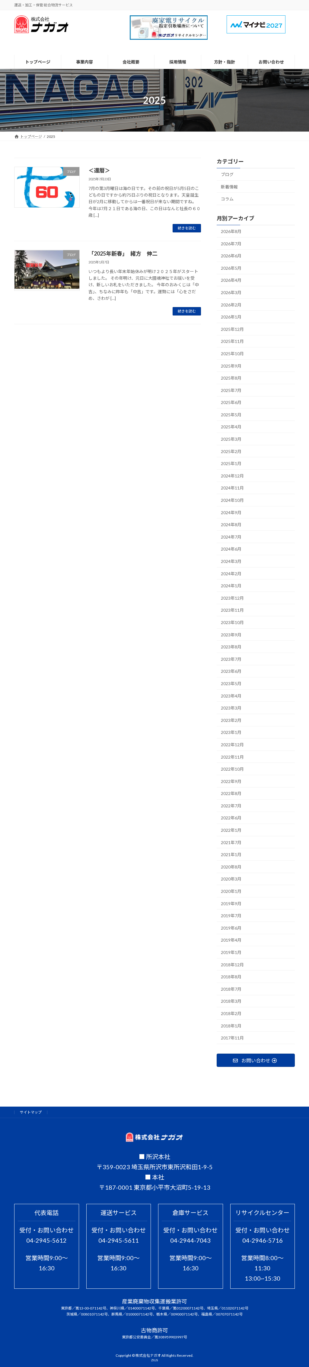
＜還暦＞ (99, 170)
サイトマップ (31, 1112)
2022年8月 (231, 793)
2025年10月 (232, 353)
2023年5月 (231, 683)
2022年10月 (232, 769)
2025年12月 (232, 329)
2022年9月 (231, 781)
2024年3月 (231, 561)
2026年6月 (231, 256)
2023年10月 (232, 622)
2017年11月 (232, 1038)
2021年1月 (231, 854)
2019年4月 (231, 940)
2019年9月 (231, 903)
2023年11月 (232, 610)
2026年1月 (231, 317)
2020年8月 (231, 866)
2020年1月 (231, 891)
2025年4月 (231, 427)
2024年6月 (231, 549)
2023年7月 (231, 659)
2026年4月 (231, 280)
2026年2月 (231, 304)
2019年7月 (231, 915)
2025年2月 (231, 451)
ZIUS (154, 1360)
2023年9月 (231, 634)
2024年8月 (231, 524)
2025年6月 (231, 402)
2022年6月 (231, 818)
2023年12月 (232, 598)
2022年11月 (232, 757)
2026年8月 (231, 231)
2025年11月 (232, 341)
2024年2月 (231, 573)
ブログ (227, 174)
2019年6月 (231, 927)
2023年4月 (231, 695)
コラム (227, 199)
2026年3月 (231, 292)
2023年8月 (231, 647)
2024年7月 (231, 536)
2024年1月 (231, 586)
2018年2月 (231, 1013)
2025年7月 (231, 390)
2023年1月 (231, 732)
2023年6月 (231, 671)
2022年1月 (231, 830)
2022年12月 (232, 744)
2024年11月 (232, 488)
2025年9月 (231, 365)
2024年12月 (232, 475)
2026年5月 (231, 268)
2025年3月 (231, 439)
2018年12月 (232, 964)
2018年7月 (231, 989)
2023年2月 (231, 720)
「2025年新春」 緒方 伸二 (123, 253)
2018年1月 (231, 1025)
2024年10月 (232, 500)
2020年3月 (231, 879)
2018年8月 (231, 977)
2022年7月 (231, 805)
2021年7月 (231, 842)
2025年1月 (231, 463)
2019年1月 (231, 952)
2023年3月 (231, 708)
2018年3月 (231, 1001)
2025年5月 (231, 414)
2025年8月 (231, 378)
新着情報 (229, 186)
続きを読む (187, 228)
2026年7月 (231, 243)
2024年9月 (231, 512)
